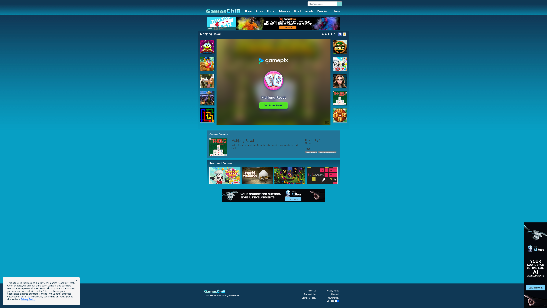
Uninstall (335, 294)
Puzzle (270, 11)
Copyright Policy (309, 297)
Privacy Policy (332, 290)
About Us (312, 290)
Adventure (284, 11)
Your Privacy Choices (333, 299)
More (337, 11)
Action (259, 11)
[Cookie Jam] (224, 175)
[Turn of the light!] (344, 34)
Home (248, 11)
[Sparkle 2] (289, 175)
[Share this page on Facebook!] (340, 34)
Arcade (309, 11)
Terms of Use (310, 294)
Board (297, 11)
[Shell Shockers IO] (257, 175)
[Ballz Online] (322, 175)
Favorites (322, 11)
